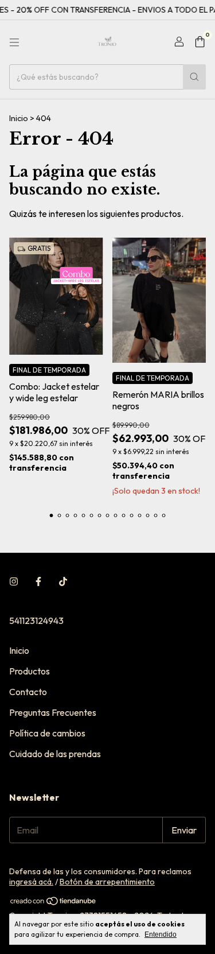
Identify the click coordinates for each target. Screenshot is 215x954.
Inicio (18, 118)
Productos (29, 671)
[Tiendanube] (53, 903)
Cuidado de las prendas (55, 753)
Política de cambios (47, 733)
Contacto (28, 691)
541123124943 (36, 620)
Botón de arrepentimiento (107, 882)
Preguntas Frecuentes (52, 712)
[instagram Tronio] (13, 581)
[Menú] (14, 42)
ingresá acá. (31, 882)
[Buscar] (194, 77)
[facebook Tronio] (38, 581)
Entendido (160, 934)
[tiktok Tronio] (63, 581)
